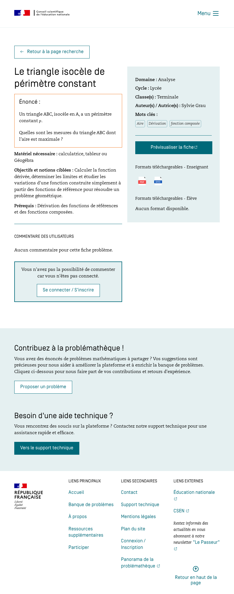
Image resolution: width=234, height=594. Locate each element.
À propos (77, 516)
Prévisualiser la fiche (172, 147)
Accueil (76, 492)
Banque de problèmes (91, 504)
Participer (78, 547)
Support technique (140, 504)
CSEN (179, 511)
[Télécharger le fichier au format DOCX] (158, 181)
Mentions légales (138, 516)
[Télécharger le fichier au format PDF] (142, 181)
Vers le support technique (46, 448)
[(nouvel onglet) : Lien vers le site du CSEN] (42, 13)
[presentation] (40, 121)
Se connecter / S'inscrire (68, 290)
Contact (129, 492)
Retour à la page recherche (55, 51)
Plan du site (133, 529)
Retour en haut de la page (196, 580)
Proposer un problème (43, 386)
